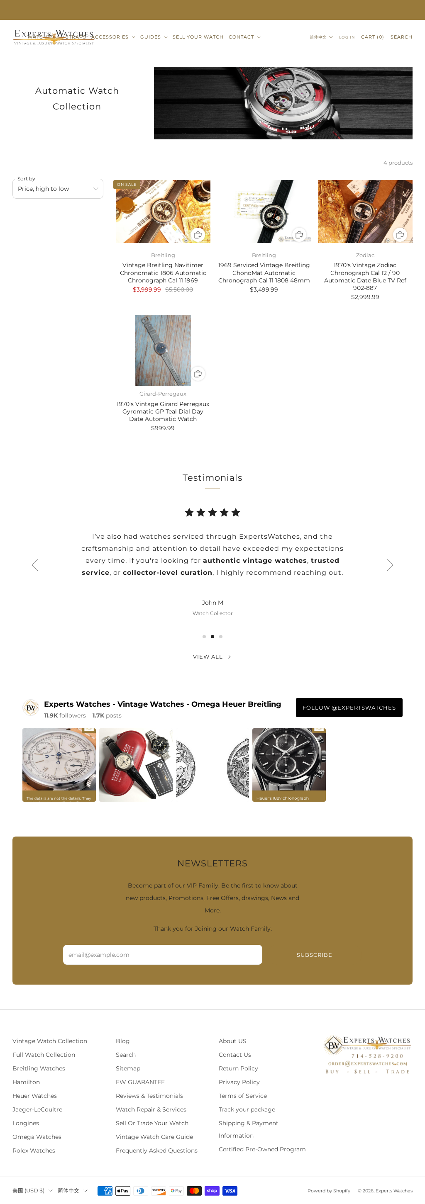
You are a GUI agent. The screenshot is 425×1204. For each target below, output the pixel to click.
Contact (241, 37)
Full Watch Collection (43, 1054)
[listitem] (212, 10)
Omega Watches (36, 1137)
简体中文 (318, 37)
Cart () (372, 37)
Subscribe (314, 954)
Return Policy (238, 1068)
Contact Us (235, 1054)
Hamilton (26, 1082)
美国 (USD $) (28, 1190)
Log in (347, 37)
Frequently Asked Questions (157, 1150)
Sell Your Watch (198, 37)
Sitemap (128, 1068)
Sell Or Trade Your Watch (152, 1123)
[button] (204, 636)
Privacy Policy (239, 1082)
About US (233, 1041)
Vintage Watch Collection (49, 1041)
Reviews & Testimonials (149, 1095)
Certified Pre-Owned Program (262, 1149)
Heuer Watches (34, 1095)
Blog (123, 1041)
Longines (25, 1123)
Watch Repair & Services (151, 1109)
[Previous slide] (35, 565)
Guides (150, 37)
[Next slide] (390, 565)
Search (402, 37)
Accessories (110, 37)
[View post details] (59, 765)
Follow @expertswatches (349, 707)
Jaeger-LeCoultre (37, 1109)
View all (208, 656)
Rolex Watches (33, 1150)
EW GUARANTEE (140, 1082)
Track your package (247, 1109)
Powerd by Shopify (329, 1191)
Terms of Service (243, 1095)
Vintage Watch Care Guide (154, 1137)
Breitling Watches (38, 1068)
